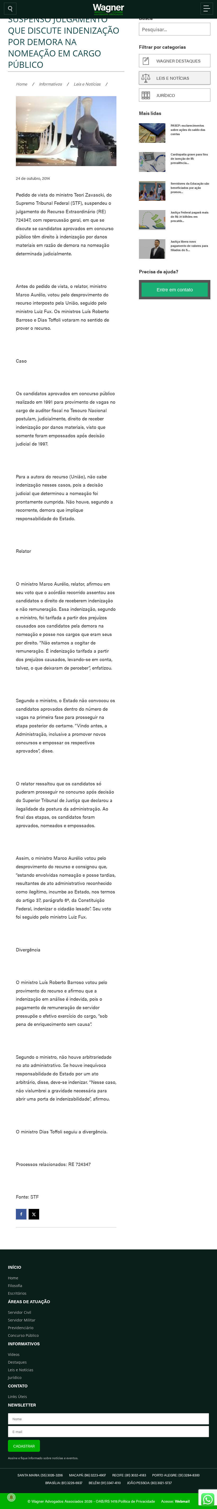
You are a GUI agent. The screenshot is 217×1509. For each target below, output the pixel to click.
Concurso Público (23, 1335)
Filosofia (15, 1285)
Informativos (50, 84)
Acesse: (175, 1501)
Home (21, 84)
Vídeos (14, 1354)
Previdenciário (20, 1327)
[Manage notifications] (11, 1497)
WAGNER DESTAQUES (178, 61)
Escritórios (17, 1293)
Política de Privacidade (136, 1501)
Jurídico (165, 95)
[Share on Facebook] (21, 1214)
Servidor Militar (21, 1320)
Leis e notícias (172, 78)
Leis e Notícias (87, 84)
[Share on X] (34, 1214)
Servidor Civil (19, 1312)
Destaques (17, 1362)
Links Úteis (17, 1396)
